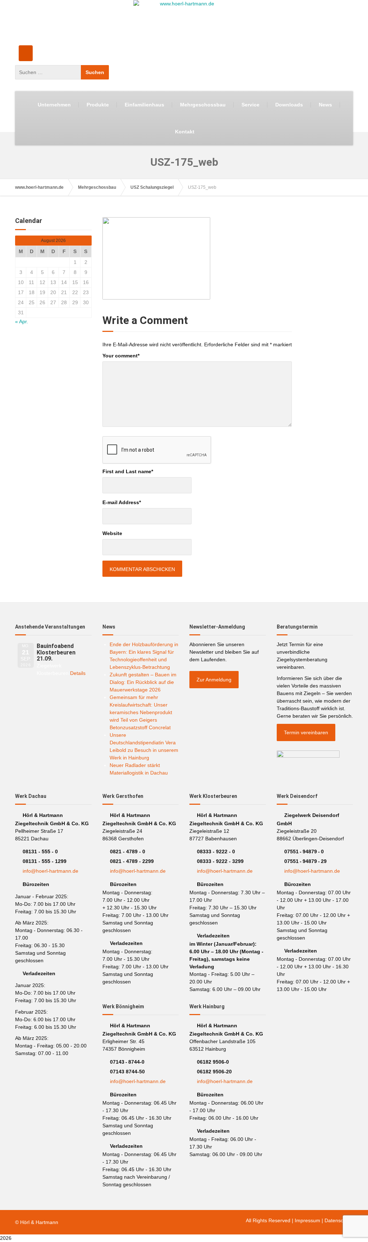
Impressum (307, 1220)
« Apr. (21, 321)
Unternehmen (54, 105)
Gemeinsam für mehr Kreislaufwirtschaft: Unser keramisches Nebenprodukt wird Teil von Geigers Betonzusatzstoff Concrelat (141, 712)
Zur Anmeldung (214, 679)
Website (112, 533)
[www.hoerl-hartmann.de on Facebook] (26, 53)
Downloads (289, 105)
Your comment (120, 356)
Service (250, 105)
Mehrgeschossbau (203, 105)
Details (78, 673)
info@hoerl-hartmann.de (50, 871)
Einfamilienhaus (144, 105)
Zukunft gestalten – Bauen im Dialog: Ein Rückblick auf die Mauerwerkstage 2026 (143, 682)
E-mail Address (121, 502)
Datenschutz (339, 1220)
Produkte (98, 105)
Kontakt (184, 131)
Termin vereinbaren (306, 732)
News (325, 105)
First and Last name (127, 471)
